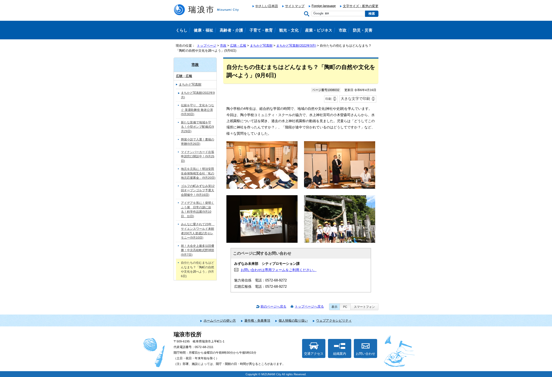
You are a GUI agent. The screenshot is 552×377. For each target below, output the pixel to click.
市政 (223, 45)
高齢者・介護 (231, 30)
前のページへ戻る (273, 306)
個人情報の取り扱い (293, 320)
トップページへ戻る (309, 306)
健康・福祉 (203, 30)
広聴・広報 (238, 45)
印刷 (328, 99)
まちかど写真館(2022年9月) (296, 45)
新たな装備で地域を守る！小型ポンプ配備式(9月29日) (197, 127)
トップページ (206, 45)
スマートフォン (364, 306)
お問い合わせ (365, 353)
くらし (181, 30)
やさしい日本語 (266, 6)
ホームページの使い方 (220, 320)
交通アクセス (313, 353)
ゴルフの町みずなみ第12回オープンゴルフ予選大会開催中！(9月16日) (198, 190)
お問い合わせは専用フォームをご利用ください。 (279, 270)
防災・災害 (362, 30)
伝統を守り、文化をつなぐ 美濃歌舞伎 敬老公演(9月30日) (197, 110)
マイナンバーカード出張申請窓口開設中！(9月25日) (197, 156)
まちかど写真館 (261, 45)
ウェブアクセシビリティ (334, 320)
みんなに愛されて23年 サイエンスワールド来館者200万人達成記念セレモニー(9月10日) (198, 231)
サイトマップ (294, 6)
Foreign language (324, 6)
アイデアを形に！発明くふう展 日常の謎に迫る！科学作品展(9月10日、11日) (197, 209)
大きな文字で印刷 (355, 99)
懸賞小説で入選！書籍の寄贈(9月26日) (197, 142)
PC (345, 306)
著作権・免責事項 (257, 320)
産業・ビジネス (318, 30)
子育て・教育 (261, 30)
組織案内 (339, 353)
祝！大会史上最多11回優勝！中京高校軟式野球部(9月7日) (197, 250)
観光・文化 (289, 30)
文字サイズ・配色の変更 (360, 6)
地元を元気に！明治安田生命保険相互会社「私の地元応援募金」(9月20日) (198, 173)
